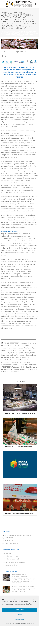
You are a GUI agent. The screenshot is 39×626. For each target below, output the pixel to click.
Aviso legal (7, 553)
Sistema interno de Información (14, 562)
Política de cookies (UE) (11, 559)
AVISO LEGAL (30, 623)
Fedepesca (7, 52)
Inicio (4, 31)
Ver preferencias (19, 619)
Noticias (10, 31)
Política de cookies (9, 623)
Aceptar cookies (19, 609)
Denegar (19, 614)
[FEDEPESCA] (19, 4)
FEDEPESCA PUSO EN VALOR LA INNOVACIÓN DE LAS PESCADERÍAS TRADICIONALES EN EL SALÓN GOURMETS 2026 (20, 513)
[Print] (6, 56)
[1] (11, 91)
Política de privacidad (20, 623)
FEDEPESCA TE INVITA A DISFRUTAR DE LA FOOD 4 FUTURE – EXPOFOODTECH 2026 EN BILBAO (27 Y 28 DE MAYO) (20, 480)
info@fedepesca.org (11, 543)
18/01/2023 (19, 52)
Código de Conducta (11, 565)
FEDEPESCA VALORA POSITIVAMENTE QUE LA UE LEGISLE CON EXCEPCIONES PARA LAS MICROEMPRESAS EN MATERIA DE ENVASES (20, 446)
